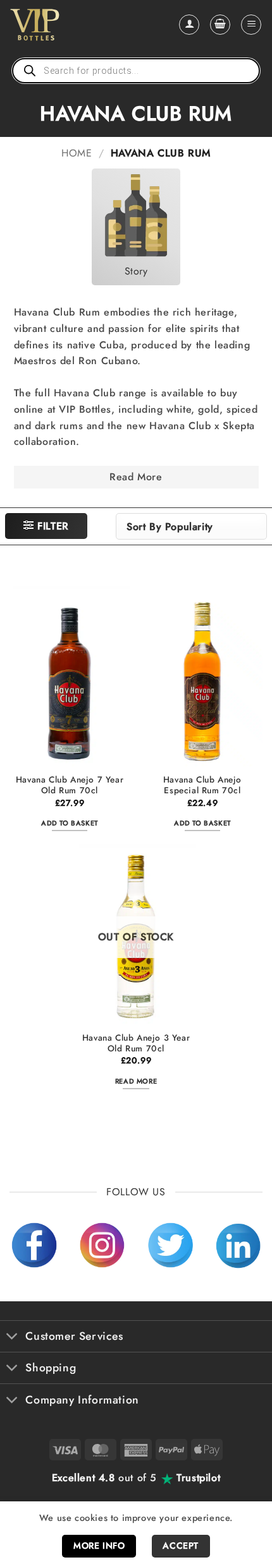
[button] (220, 25)
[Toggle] (12, 1337)
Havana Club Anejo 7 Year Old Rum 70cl (69, 785)
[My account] (189, 25)
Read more (136, 1081)
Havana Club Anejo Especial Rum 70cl (202, 785)
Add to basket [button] (69, 823)
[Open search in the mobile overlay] (136, 71)
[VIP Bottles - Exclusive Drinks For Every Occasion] (62, 25)
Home (76, 153)
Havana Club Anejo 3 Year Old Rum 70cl (136, 1043)
